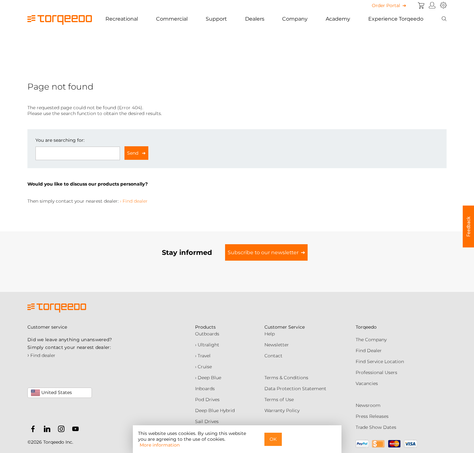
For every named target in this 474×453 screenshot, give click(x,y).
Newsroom (368, 405)
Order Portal (386, 5)
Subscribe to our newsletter (263, 252)
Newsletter (276, 345)
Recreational (121, 19)
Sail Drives (207, 421)
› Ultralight (207, 345)
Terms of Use (279, 399)
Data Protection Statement (295, 388)
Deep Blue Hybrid (215, 410)
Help (269, 334)
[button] (468, 226)
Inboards (205, 388)
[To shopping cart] (421, 5)
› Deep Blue (208, 378)
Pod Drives (207, 399)
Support (216, 19)
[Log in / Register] (432, 5)
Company (295, 19)
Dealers (254, 19)
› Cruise (203, 367)
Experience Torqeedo (395, 19)
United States (56, 392)
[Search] (444, 19)
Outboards (207, 334)
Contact (273, 356)
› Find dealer (134, 201)
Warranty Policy (282, 410)
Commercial (172, 19)
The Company (371, 339)
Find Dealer (369, 350)
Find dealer (41, 355)
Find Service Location (380, 361)
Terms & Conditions (286, 378)
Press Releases (372, 416)
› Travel (203, 356)
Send (133, 153)
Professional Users (376, 372)
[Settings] (443, 5)
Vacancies (367, 383)
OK (273, 439)
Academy (338, 19)
